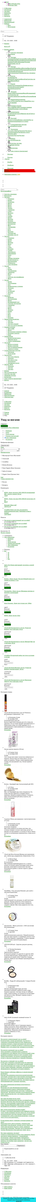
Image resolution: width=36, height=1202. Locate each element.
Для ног (6, 280)
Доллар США (13, 5)
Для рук (6, 266)
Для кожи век (12, 233)
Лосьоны (10, 220)
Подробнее (7, 730)
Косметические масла (14, 338)
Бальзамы (10, 231)
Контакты (7, 16)
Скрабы (10, 216)
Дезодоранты (12, 252)
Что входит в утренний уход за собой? (15, 526)
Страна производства (7, 479)
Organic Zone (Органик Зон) (10, 474)
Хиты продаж (10, 434)
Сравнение (8, 392)
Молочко (10, 219)
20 (8, 554)
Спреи (10, 211)
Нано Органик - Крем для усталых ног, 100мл (17, 603)
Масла (9, 205)
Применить (4, 426)
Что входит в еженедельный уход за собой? (17, 520)
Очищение (11, 199)
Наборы (6, 371)
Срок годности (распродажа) (12, 378)
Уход (9, 256)
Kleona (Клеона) (7, 465)
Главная (6, 391)
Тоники (10, 208)
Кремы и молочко (13, 346)
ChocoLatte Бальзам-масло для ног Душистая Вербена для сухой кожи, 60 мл (17, 628)
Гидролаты (11, 202)
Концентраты (12, 222)
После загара (11, 353)
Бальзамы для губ (13, 235)
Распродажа (7, 377)
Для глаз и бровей (13, 324)
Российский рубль (14, 3)
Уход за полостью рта (10, 372)
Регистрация (11, 27)
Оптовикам (7, 10)
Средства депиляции (10, 194)
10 (8, 552)
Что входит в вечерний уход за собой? (15, 523)
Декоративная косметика (11, 319)
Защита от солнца (13, 349)
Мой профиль (8, 1186)
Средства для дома (9, 374)
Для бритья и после (13, 363)
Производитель (5, 452)
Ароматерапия (8, 336)
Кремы (10, 200)
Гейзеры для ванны (13, 258)
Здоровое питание (9, 327)
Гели (9, 228)
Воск (9, 314)
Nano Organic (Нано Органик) (11, 468)
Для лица (7, 197)
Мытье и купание (13, 344)
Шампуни (11, 297)
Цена (7, 432)
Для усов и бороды (13, 356)
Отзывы (6, 1179)
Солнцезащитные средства (12, 350)
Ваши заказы (8, 1188)
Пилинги (10, 213)
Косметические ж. (13, 260)
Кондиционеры (12, 261)
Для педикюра (12, 283)
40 (8, 557)
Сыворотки (11, 209)
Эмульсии (11, 288)
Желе (9, 225)
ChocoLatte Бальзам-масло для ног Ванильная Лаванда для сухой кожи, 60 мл (17, 680)
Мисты (10, 203)
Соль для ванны (12, 264)
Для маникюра (12, 270)
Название (9, 431)
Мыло (9, 244)
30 (8, 556)
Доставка (7, 11)
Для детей (7, 342)
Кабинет (6, 23)
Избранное (8, 394)
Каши (9, 335)
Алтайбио (5, 462)
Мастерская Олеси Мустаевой (11, 455)
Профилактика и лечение (15, 286)
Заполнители (11, 224)
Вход (9, 25)
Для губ (10, 321)
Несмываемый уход (13, 302)
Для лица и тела (12, 360)
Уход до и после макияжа (15, 325)
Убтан (9, 214)
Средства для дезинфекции (16, 277)
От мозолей (11, 291)
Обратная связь (8, 397)
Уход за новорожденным (15, 347)
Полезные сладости (13, 333)
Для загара (11, 352)
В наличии (9, 439)
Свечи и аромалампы (14, 341)
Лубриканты (11, 263)
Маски (10, 206)
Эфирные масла (12, 339)
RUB (7, 2)
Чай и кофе (11, 328)
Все (5, 551)
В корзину (7, 574)
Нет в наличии (8, 663)
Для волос (7, 296)
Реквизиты (7, 13)
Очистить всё (5, 445)
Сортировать (10, 427)
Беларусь (5, 485)
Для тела (6, 236)
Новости (6, 14)
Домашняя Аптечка (10, 375)
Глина (9, 255)
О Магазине (7, 8)
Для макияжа (11, 227)
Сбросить (3, 424)
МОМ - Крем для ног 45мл (12, 615)
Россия (4, 482)
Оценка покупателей (12, 436)
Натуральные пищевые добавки (17, 331)
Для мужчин (8, 355)
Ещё (2, 477)
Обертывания (12, 253)
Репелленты (7, 195)
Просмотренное (9, 395)
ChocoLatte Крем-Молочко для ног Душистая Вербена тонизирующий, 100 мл (17, 668)
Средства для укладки (14, 303)
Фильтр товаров (5, 532)
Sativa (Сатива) (6, 471)
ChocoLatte (5, 458)
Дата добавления (11, 437)
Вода (9, 230)
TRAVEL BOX (8, 364)
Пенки (10, 217)
